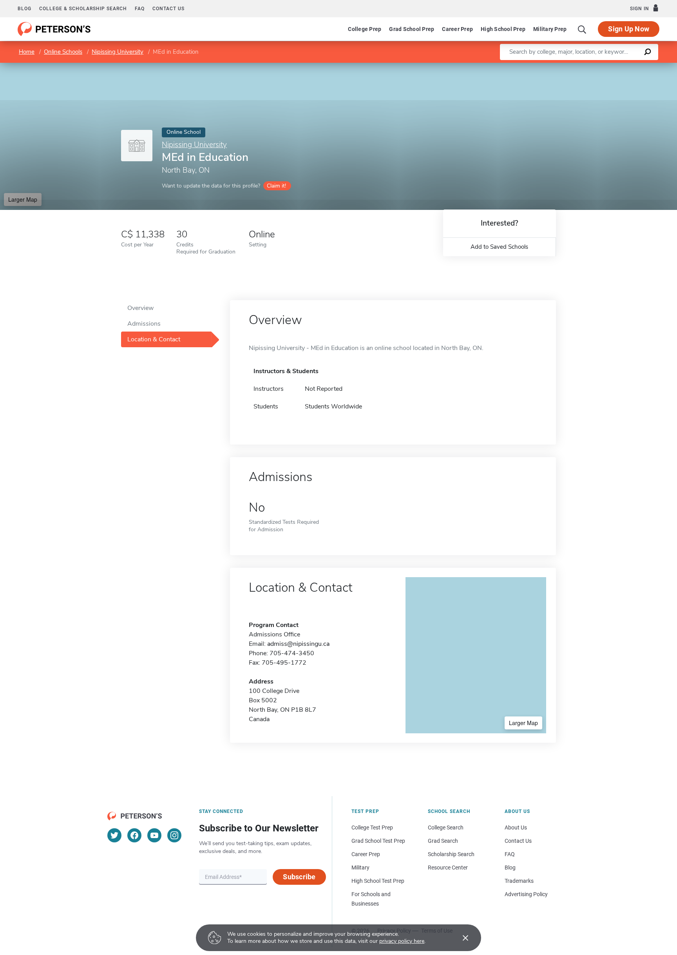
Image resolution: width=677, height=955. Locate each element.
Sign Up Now (628, 29)
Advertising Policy (526, 894)
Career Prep (457, 29)
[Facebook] (134, 835)
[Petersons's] (54, 29)
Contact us (168, 8)
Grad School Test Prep (378, 841)
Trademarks (519, 881)
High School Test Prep (377, 881)
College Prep (364, 29)
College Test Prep (372, 827)
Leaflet (585, 66)
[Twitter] (114, 835)
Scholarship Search (451, 854)
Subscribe (299, 877)
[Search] (582, 29)
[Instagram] (174, 835)
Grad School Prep (411, 29)
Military (360, 867)
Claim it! (276, 186)
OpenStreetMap (624, 66)
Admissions (144, 323)
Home (26, 52)
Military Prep (550, 29)
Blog (24, 8)
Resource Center (448, 867)
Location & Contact (153, 339)
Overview (140, 308)
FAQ (140, 8)
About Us (516, 827)
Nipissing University (117, 52)
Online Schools (63, 52)
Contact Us (518, 841)
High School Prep (503, 29)
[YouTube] (154, 835)
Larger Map (22, 199)
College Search (445, 827)
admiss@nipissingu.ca (298, 644)
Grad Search (443, 841)
